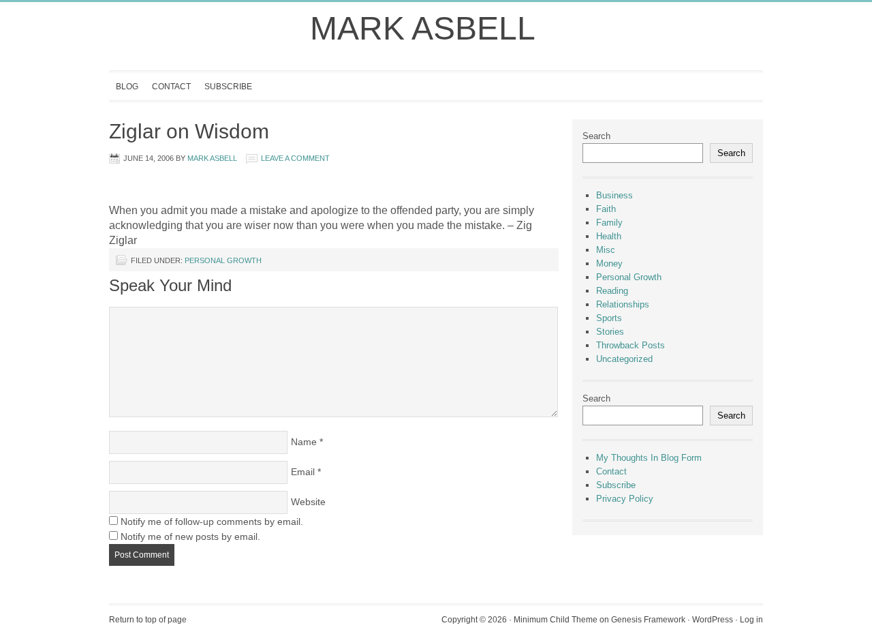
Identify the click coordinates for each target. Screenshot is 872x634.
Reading (612, 291)
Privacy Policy (624, 499)
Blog (127, 86)
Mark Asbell (422, 28)
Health (608, 236)
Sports (609, 318)
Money (609, 263)
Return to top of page (148, 619)
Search (596, 136)
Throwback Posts (630, 345)
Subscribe (228, 86)
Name (304, 441)
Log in (751, 619)
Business (614, 195)
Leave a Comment (295, 158)
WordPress (712, 619)
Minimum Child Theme (555, 619)
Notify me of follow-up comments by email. (212, 521)
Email (303, 471)
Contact (171, 86)
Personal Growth (223, 260)
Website (308, 501)
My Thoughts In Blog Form (649, 458)
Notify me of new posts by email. (190, 536)
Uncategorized (624, 359)
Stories (610, 332)
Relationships (622, 304)
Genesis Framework (648, 619)
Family (609, 222)
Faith (606, 209)
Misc (605, 250)
